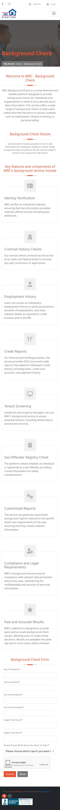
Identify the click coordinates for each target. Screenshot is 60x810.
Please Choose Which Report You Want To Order (26, 745)
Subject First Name (13, 720)
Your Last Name (12, 682)
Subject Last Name (13, 732)
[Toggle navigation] (54, 13)
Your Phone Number (14, 707)
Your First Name (12, 669)
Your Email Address (13, 694)
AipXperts (45, 791)
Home (18, 63)
